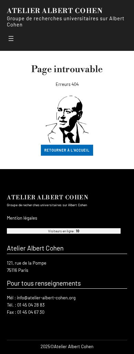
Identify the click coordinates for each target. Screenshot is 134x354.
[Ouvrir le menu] (11, 38)
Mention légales (22, 218)
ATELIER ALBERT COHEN (55, 11)
